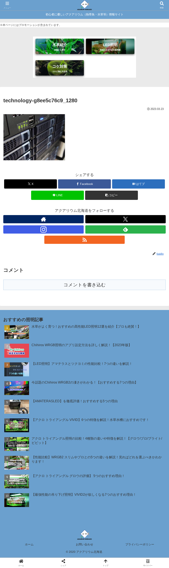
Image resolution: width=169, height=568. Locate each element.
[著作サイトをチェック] (43, 219)
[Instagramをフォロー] (43, 229)
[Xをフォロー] (125, 219)
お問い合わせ (84, 544)
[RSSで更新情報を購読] (84, 240)
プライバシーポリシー (139, 544)
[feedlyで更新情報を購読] (125, 229)
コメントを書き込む (84, 284)
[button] (111, 195)
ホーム (29, 544)
